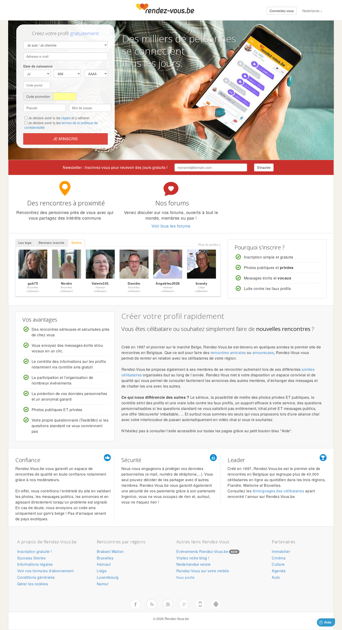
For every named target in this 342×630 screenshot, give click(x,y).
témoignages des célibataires (278, 491)
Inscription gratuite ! (34, 551)
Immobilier (281, 551)
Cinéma (278, 558)
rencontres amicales (228, 352)
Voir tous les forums (171, 226)
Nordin (66, 283)
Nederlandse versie (193, 564)
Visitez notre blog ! (192, 558)
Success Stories (31, 558)
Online (76, 243)
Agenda (278, 570)
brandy (202, 283)
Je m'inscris (65, 138)
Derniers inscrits (51, 243)
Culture (278, 564)
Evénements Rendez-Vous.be (202, 551)
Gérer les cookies (32, 583)
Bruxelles (105, 558)
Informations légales (35, 564)
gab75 (33, 283)
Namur (102, 583)
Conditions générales (36, 577)
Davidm (134, 283)
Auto (276, 577)
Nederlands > (312, 10)
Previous (10, 265)
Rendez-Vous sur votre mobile (202, 570)
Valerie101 (100, 283)
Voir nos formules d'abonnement (45, 570)
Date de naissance (38, 66)
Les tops (25, 243)
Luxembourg (108, 577)
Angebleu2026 (168, 283)
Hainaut (104, 564)
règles (65, 118)
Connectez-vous (282, 10)
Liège (102, 570)
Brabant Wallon (110, 551)
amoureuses (263, 352)
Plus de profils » (209, 244)
